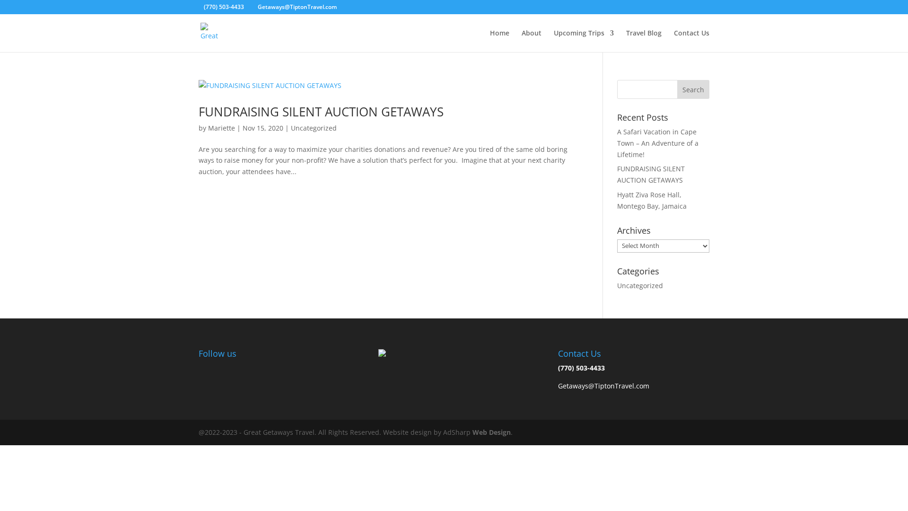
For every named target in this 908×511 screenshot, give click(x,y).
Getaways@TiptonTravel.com (603, 385)
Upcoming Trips (579, 33)
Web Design (491, 432)
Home (499, 33)
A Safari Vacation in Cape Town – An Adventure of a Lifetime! (657, 143)
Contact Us (691, 33)
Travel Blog (644, 33)
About (531, 33)
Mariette (221, 127)
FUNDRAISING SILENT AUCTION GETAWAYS (321, 111)
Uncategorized (314, 127)
